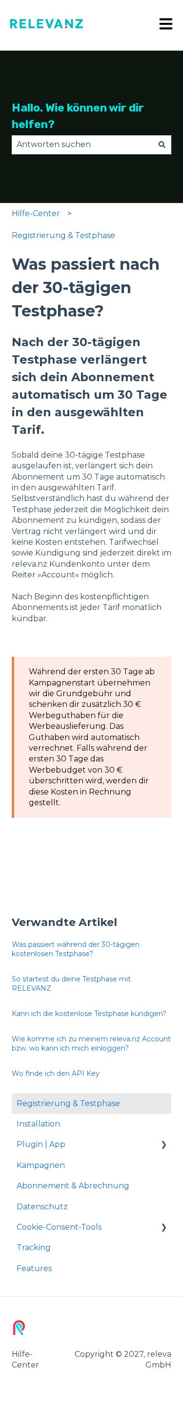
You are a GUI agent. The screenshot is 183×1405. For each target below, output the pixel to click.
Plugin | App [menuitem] (41, 1144)
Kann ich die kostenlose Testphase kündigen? (89, 1013)
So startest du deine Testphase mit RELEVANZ (71, 984)
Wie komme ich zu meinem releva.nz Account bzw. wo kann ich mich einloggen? (91, 1044)
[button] (163, 1145)
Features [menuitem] (34, 1268)
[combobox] (82, 144)
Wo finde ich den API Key (56, 1073)
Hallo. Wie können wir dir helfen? (78, 116)
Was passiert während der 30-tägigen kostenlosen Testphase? (76, 949)
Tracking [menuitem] (34, 1247)
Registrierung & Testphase (63, 235)
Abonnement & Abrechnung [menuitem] (73, 1185)
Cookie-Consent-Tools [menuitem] (59, 1227)
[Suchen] (162, 144)
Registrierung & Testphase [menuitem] (68, 1103)
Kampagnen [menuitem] (41, 1165)
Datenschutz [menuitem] (42, 1206)
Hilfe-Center (36, 213)
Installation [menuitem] (38, 1123)
